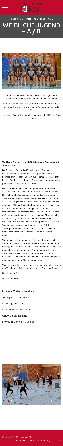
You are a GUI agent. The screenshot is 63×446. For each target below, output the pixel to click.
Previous (6, 385)
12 (47, 401)
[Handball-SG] (31, 7)
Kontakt (57, 440)
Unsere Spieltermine (14, 315)
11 (44, 401)
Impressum (20, 440)
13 (51, 401)
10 (40, 401)
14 (54, 401)
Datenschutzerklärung (39, 440)
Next (57, 385)
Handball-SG (26, 437)
